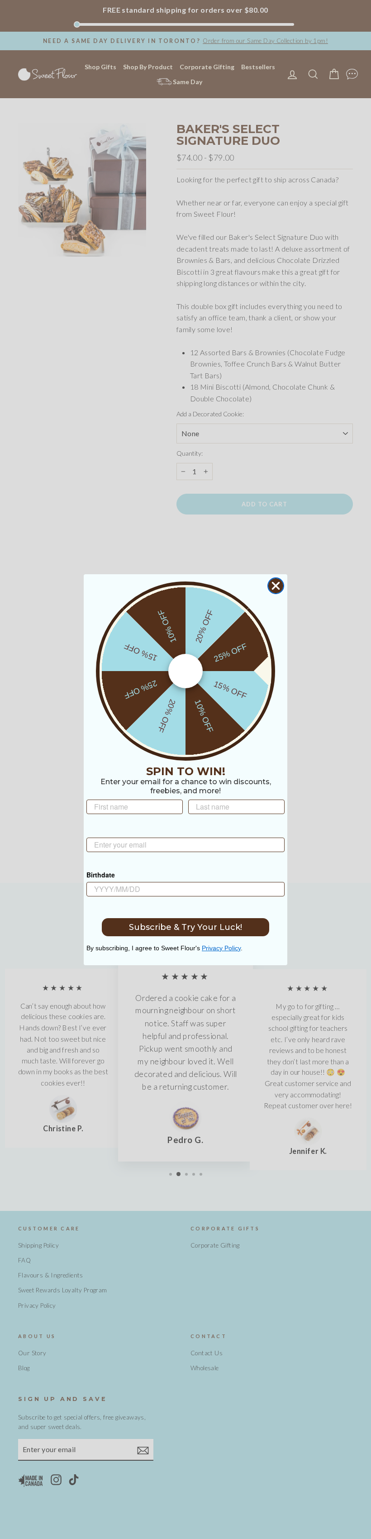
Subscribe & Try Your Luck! (185, 927)
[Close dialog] (276, 586)
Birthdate (100, 874)
